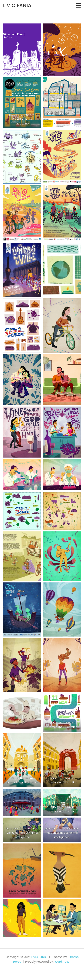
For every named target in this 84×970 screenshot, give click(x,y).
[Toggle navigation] (78, 5)
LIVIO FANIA (17, 5)
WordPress (61, 962)
